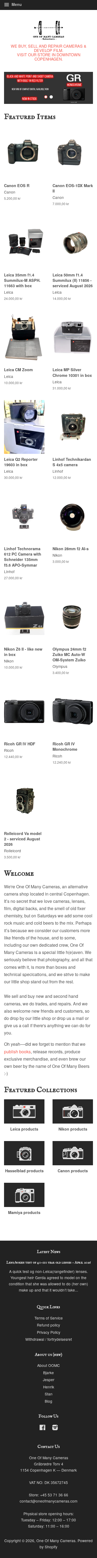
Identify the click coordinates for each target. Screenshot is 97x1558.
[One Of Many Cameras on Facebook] (42, 1428)
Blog (48, 1401)
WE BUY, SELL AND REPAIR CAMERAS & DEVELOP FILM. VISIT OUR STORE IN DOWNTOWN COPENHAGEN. (48, 52)
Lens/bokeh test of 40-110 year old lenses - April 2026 (48, 1262)
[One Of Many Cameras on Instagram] (55, 1428)
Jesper (48, 1379)
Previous (15, 88)
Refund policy (48, 1325)
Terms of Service (48, 1318)
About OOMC (48, 1365)
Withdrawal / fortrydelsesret (48, 1339)
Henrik (48, 1386)
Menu (16, 4)
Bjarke (48, 1372)
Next (81, 88)
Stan (49, 1393)
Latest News (48, 1252)
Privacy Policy (48, 1332)
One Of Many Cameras (55, 1540)
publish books (17, 1051)
